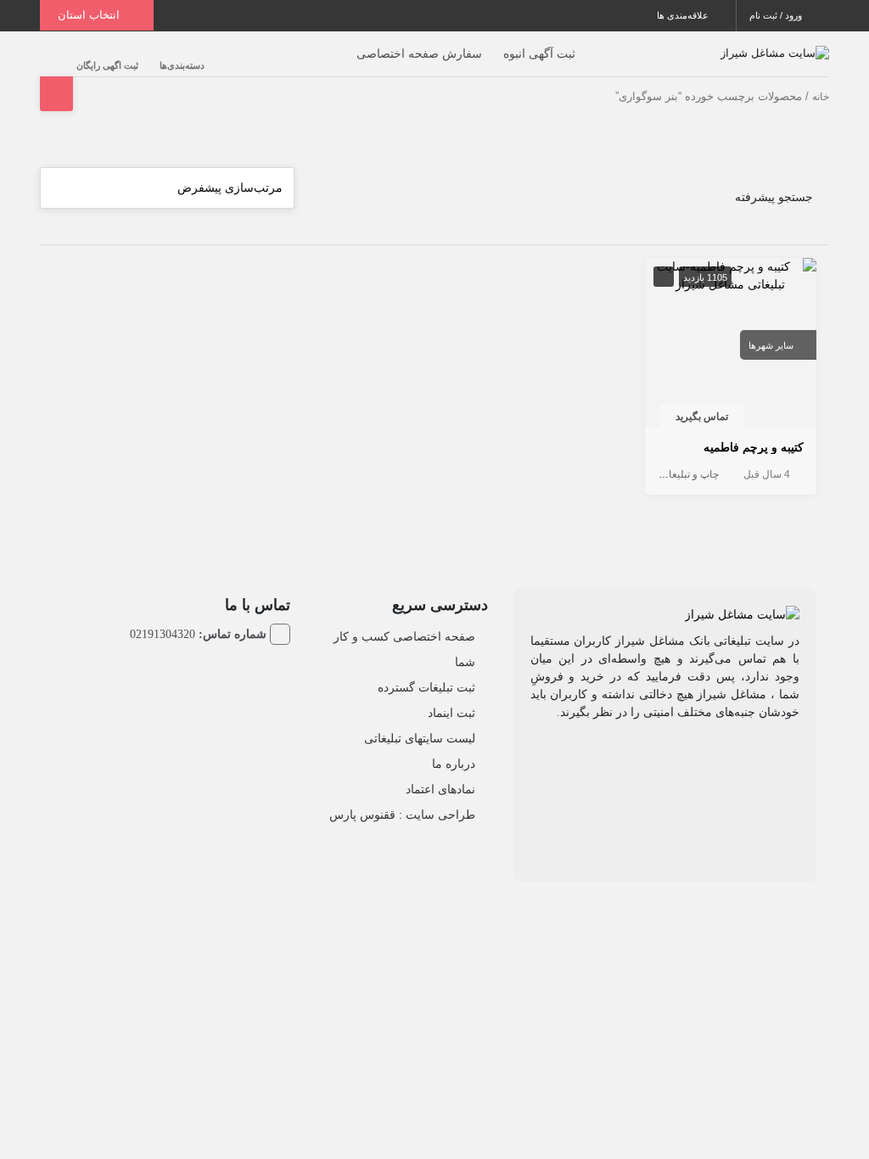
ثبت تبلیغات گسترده (426, 687)
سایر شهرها (770, 345)
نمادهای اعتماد (440, 789)
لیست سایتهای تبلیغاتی (419, 738)
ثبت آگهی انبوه (539, 53)
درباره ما (453, 763)
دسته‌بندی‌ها (182, 65)
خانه (820, 97)
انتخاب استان (90, 14)
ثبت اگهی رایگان (107, 65)
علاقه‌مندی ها (684, 15)
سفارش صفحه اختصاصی (419, 53)
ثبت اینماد (451, 712)
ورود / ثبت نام (777, 15)
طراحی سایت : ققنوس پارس (402, 814)
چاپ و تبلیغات (689, 474)
